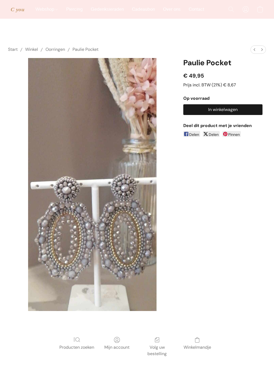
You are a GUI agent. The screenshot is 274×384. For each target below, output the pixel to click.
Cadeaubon (143, 9)
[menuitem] (254, 49)
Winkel (31, 49)
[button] (18, 9)
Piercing (74, 9)
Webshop (45, 9)
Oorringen (55, 49)
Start (13, 49)
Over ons (172, 9)
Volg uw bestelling (157, 350)
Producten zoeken (76, 347)
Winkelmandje (197, 347)
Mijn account (117, 347)
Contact (196, 9)
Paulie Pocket (85, 49)
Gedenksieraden (107, 9)
